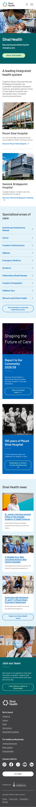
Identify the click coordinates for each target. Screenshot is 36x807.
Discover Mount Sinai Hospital (14, 144)
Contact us (6, 716)
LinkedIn (32, 764)
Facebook (11, 764)
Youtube (25, 764)
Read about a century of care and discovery (18, 464)
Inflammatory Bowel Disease (14, 275)
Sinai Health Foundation (10, 732)
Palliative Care (8, 290)
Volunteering (7, 728)
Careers (5, 720)
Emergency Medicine (11, 260)
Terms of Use (13, 799)
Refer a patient (7, 747)
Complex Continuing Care (13, 245)
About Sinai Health (13, 55)
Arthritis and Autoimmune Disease (13, 228)
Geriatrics (6, 268)
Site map (5, 802)
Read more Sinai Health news (18, 617)
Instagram (4, 764)
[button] (27, 4)
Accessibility (24, 799)
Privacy (4, 799)
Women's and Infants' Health (14, 298)
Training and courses (9, 743)
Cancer (5, 238)
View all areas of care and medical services (18, 308)
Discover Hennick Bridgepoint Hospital (17, 198)
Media (4, 724)
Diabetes (6, 253)
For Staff (18, 774)
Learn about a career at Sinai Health (18, 687)
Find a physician (8, 751)
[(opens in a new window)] (19, 784)
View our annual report (18, 391)
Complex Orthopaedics (12, 283)
